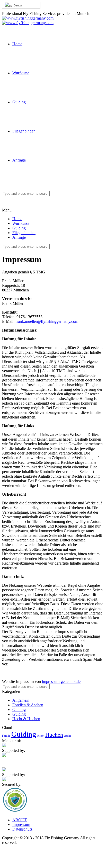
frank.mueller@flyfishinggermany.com (46, 321)
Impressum (21, 824)
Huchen (54, 735)
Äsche (67, 735)
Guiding (19, 102)
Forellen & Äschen (27, 705)
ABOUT (19, 820)
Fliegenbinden (24, 131)
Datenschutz (22, 829)
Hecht (40, 735)
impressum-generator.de (61, 681)
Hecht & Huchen (26, 719)
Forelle (6, 735)
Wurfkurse (20, 73)
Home (17, 44)
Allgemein (20, 700)
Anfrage (19, 160)
